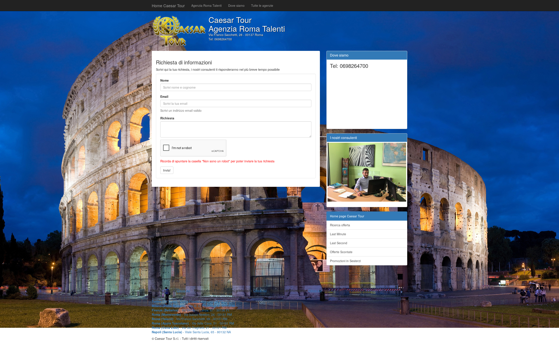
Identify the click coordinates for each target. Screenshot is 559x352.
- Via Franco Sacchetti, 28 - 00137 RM (189, 319)
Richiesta (167, 118)
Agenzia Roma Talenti (206, 5)
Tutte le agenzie (262, 5)
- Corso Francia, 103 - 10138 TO (187, 301)
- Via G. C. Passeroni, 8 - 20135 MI (193, 306)
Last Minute (338, 234)
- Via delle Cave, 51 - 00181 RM (193, 323)
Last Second (338, 243)
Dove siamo (236, 5)
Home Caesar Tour (168, 5)
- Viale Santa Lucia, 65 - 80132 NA (191, 332)
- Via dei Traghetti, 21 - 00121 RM (189, 327)
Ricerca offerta (340, 225)
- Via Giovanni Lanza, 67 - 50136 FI (190, 310)
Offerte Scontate (341, 252)
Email (164, 96)
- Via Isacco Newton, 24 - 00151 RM (192, 314)
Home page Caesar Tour (347, 216)
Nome (164, 80)
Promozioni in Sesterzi (345, 261)
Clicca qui (183, 290)
